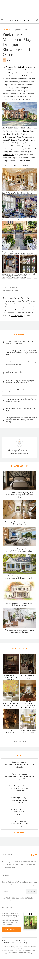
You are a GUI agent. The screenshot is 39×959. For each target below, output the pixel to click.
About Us (6, 940)
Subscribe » (11, 930)
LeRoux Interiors (9, 137)
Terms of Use (5, 897)
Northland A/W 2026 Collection (10, 678)
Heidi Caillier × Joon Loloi (28, 676)
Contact (18, 940)
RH (11, 730)
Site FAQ (23, 943)
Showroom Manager (20, 762)
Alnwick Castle (8, 154)
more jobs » (19, 833)
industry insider (10, 291)
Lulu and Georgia (28, 703)
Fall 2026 (28, 679)
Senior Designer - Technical (19, 785)
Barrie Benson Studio (28, 732)
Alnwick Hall (18, 75)
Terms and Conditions (22, 947)
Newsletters (9, 943)
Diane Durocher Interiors (21, 134)
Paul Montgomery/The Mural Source (11, 703)
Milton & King (10, 675)
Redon (11, 707)
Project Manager (19, 821)
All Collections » (19, 741)
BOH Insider (19, 309)
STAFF (11, 61)
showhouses (15, 287)
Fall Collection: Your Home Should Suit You (28, 707)
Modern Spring (10, 732)
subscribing (19, 306)
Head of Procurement (19, 809)
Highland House (28, 730)
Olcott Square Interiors (25, 137)
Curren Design (8, 140)
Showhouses (9, 30)
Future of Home (17, 315)
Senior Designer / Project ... (20, 797)
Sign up (24, 298)
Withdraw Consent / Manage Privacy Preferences (20, 954)
